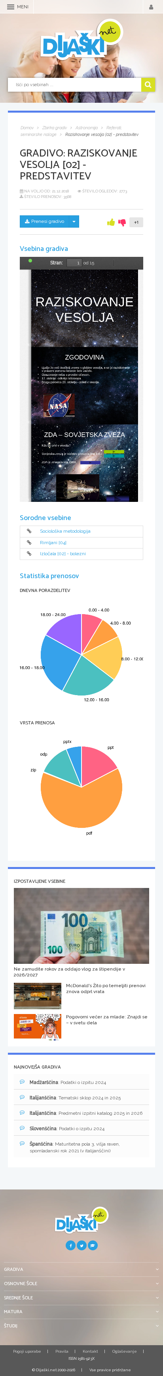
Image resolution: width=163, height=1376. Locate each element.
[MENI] (10, 7)
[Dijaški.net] (81, 1223)
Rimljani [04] (53, 542)
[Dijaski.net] (81, 40)
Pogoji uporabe (27, 1351)
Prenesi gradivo (47, 221)
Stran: (56, 263)
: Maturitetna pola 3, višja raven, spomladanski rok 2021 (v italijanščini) (75, 1147)
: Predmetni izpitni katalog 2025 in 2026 (86, 1113)
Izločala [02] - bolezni (63, 554)
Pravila (61, 1351)
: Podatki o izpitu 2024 (68, 1082)
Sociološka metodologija (65, 531)
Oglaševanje (124, 1351)
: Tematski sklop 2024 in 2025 (75, 1098)
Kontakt (90, 1351)
